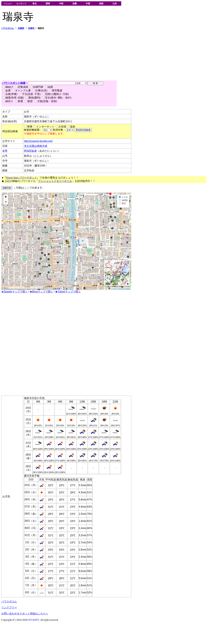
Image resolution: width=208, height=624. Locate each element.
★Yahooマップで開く (68, 291)
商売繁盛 (57, 90)
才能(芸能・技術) (47, 101)
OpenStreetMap (124, 288)
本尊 (4, 150)
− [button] (6, 202)
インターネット (45, 126)
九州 (114, 3)
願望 (30, 101)
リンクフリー (9, 607)
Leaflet (114, 288)
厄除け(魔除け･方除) (57, 94)
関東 (48, 3)
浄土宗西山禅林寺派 (35, 146)
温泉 (72, 126)
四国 (101, 3)
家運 (20, 101)
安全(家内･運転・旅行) (58, 97)
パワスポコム (9, 601)
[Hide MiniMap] (127, 283)
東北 (34, 3)
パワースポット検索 (14, 83)
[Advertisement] (98, 55)
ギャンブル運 (23, 90)
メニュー (8, 3)
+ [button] (6, 197)
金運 (8, 90)
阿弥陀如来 (30, 150)
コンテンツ (21, 3)
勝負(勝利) (34, 97)
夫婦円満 (38, 87)
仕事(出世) (41, 90)
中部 (61, 3)
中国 (88, 3)
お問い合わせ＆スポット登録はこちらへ (24, 613)
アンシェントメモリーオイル (55, 181)
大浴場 (62, 126)
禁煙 (29, 126)
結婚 (50, 87)
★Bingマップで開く (41, 291)
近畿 (74, 3)
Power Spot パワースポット (21, 177)
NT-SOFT (33, 619)
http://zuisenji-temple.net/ (38, 141)
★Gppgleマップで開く (14, 291)
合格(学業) (11, 94)
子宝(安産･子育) (31, 94)
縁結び (9, 87)
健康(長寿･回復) (14, 97)
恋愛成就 (23, 87)
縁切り (9, 101)
